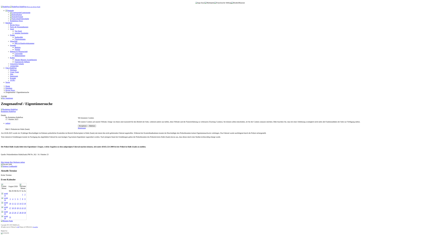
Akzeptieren (83, 126)
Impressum (82, 128)
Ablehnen (92, 126)
